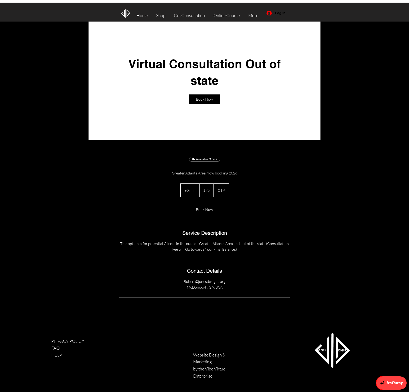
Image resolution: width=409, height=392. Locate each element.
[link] (204, 99)
